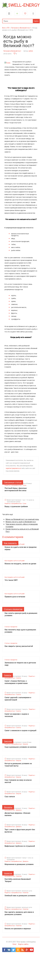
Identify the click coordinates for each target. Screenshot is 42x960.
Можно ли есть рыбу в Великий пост (21, 521)
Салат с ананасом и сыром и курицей (20, 730)
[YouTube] (31, 950)
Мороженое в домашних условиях (19, 864)
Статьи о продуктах (13, 609)
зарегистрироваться (13, 468)
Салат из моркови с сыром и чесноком (17, 715)
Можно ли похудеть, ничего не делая (20, 563)
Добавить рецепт (17, 13)
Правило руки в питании (15, 596)
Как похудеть (10, 543)
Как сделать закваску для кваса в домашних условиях (19, 913)
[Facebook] (4, 950)
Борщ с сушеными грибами (16, 506)
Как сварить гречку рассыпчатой (19, 646)
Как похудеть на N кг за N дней (14, 560)
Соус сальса (10, 796)
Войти (33, 13)
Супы (24, 485)
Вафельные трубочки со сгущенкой (20, 846)
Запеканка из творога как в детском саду (20, 664)
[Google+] (27, 950)
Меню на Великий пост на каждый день (22, 519)
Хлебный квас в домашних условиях (20, 895)
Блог (15, 944)
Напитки (8, 873)
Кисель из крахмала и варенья (18, 928)
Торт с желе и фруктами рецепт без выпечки (20, 830)
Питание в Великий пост (12, 51)
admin (31, 51)
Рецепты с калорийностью (13, 485)
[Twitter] (13, 950)
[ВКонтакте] (9, 950)
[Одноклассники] (18, 950)
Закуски (8, 741)
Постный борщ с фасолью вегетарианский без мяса (16, 489)
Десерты (8, 807)
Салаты (7, 675)
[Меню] (9, 13)
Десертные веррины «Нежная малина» (17, 814)
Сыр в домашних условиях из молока (20, 747)
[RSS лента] (22, 950)
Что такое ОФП (11, 580)
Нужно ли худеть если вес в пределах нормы (21, 548)
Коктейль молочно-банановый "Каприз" (18, 880)
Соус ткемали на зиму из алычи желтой (18, 781)
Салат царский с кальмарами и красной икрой (18, 698)
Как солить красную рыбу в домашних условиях (21, 614)
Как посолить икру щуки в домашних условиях (20, 631)
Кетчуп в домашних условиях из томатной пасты (18, 764)
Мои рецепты (25, 13)
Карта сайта (23, 944)
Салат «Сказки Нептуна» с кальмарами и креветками (16, 682)
